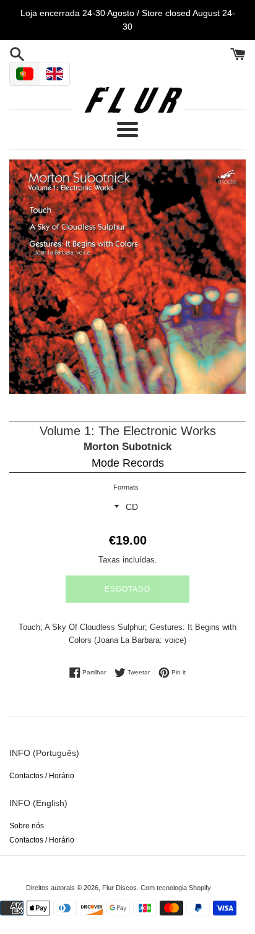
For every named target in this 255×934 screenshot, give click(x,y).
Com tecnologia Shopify (175, 887)
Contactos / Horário (41, 775)
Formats (126, 487)
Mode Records (128, 463)
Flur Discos (119, 887)
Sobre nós (26, 825)
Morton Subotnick (127, 446)
